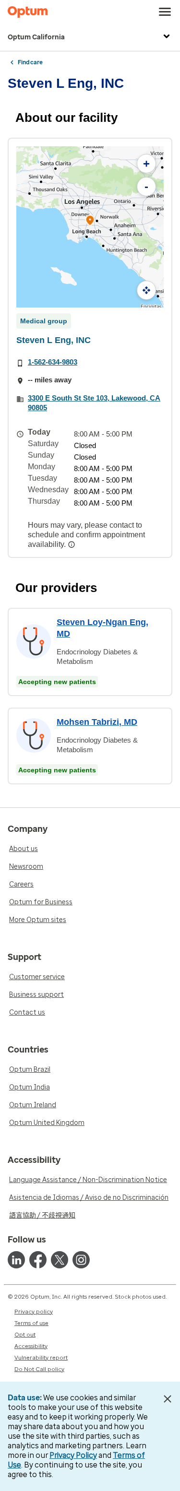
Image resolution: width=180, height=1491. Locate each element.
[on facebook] (38, 1259)
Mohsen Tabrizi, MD (97, 722)
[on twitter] (59, 1259)
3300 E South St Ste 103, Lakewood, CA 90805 (94, 403)
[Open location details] (90, 221)
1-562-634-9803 (52, 362)
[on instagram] (81, 1259)
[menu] (165, 12)
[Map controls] (146, 290)
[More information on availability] (72, 544)
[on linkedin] (16, 1259)
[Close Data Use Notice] (167, 1399)
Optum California (36, 37)
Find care (30, 62)
